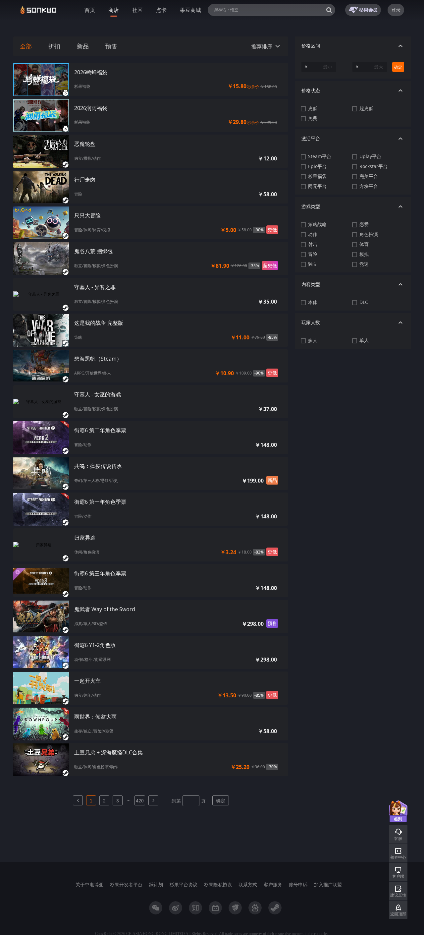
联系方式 (247, 884)
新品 (83, 46)
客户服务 (273, 884)
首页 (89, 10)
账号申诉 (298, 884)
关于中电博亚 (89, 884)
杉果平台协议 (183, 884)
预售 (111, 46)
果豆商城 (190, 10)
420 (140, 800)
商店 (113, 10)
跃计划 (156, 884)
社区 (137, 10)
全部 (26, 46)
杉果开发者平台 (126, 884)
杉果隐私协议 (218, 884)
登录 (395, 10)
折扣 (54, 46)
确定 (220, 800)
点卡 (161, 10)
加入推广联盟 (328, 884)
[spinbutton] (318, 67)
